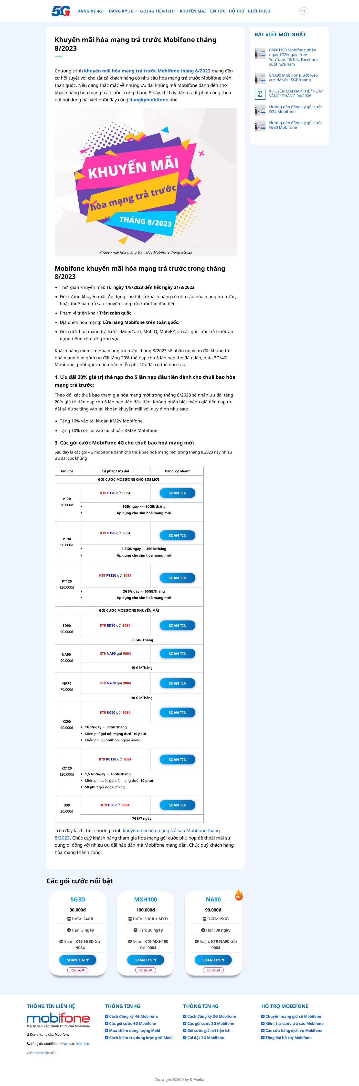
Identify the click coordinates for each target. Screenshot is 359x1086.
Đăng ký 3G (121, 11)
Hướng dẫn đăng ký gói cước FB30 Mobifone (296, 125)
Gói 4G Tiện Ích (156, 11)
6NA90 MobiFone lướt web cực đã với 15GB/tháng (293, 77)
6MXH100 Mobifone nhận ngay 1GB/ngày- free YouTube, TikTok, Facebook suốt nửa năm (294, 57)
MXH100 (145, 899)
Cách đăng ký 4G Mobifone (133, 1016)
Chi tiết (76, 970)
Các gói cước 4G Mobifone (132, 1023)
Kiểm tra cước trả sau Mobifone (294, 1023)
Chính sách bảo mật (41, 1053)
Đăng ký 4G (89, 11)
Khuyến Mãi (193, 11)
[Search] (303, 11)
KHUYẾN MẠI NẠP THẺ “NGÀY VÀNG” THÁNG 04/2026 (296, 93)
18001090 (82, 1043)
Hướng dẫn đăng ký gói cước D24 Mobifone (296, 109)
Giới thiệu (259, 11)
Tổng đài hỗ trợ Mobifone (288, 1037)
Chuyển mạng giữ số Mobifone (292, 1016)
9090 (63, 1043)
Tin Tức (217, 11)
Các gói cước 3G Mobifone (210, 1023)
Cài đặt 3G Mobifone (205, 1037)
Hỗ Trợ (236, 11)
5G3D (78, 899)
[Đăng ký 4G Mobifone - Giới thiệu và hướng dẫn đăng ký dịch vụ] (60, 11)
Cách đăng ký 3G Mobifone (211, 1016)
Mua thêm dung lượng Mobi (134, 1030)
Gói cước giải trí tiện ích (208, 1030)
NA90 (213, 899)
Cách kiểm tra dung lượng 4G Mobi (140, 1037)
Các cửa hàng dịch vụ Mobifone (293, 1030)
